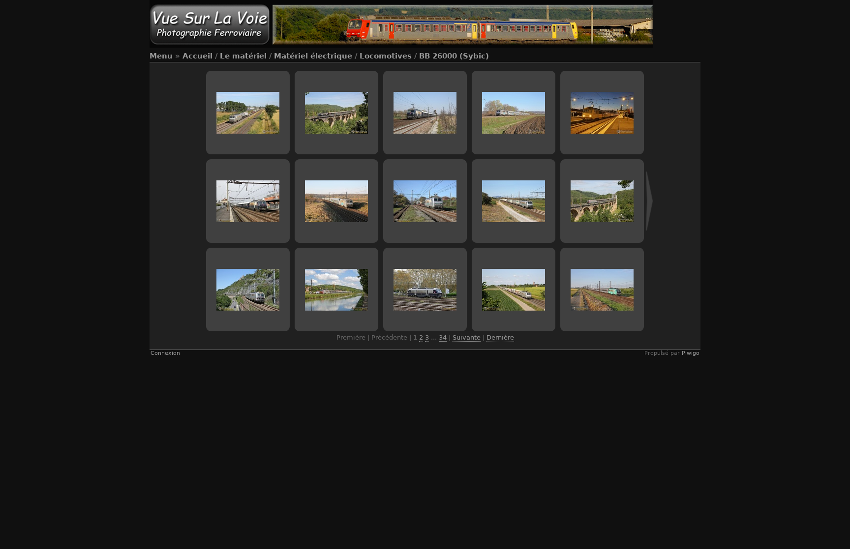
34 (443, 337)
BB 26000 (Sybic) (454, 56)
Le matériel (243, 56)
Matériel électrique (313, 56)
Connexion (165, 353)
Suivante (467, 337)
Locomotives (386, 56)
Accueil (197, 56)
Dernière (500, 337)
